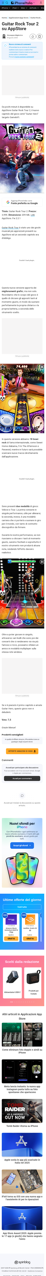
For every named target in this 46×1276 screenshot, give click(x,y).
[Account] (41, 2)
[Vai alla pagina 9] (29, 1001)
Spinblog (14, 1268)
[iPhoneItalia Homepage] (21, 3)
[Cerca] (7, 3)
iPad (15, 8)
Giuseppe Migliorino (15, 35)
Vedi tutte (22, 907)
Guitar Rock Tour (10, 227)
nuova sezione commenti (24, 57)
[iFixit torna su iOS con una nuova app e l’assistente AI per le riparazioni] (22, 1181)
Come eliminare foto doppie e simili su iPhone (22, 1051)
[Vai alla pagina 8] (27, 1001)
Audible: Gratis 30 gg (30, 929)
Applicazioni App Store (18, 18)
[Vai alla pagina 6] (23, 1001)
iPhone (5, 8)
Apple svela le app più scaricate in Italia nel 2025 (22, 1161)
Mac (23, 8)
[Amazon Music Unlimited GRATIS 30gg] (11, 919)
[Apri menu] (34, 3)
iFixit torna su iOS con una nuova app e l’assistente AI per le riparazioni (22, 1198)
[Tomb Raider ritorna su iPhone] (22, 1111)
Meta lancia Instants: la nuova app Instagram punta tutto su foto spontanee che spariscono (22, 1089)
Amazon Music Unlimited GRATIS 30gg (11, 930)
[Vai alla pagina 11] (33, 1001)
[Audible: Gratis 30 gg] (30, 919)
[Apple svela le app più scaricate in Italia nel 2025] (22, 1145)
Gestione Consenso (35, 1271)
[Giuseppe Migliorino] (4, 36)
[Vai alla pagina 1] (11, 1001)
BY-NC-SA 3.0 (21, 1271)
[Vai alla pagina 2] (14, 1001)
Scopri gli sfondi (20, 845)
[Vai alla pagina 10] (31, 1001)
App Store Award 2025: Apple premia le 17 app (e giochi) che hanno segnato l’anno (22, 1236)
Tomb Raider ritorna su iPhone (22, 1126)
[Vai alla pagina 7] (25, 1001)
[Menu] (3, 3)
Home (4, 18)
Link (33, 215)
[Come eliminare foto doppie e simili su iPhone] (22, 1035)
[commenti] (33, 36)
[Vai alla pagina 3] (16, 1001)
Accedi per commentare (22, 778)
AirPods (33, 8)
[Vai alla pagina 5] (21, 1001)
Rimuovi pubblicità (22, 97)
